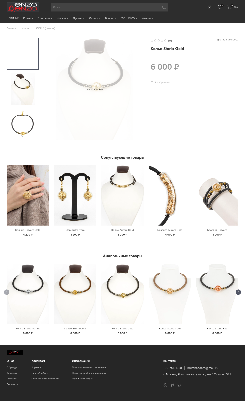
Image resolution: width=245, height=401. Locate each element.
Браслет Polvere (217, 230)
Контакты (12, 373)
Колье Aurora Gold (122, 230)
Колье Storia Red (217, 328)
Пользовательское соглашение (89, 367)
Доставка (11, 378)
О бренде (12, 367)
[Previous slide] (50, 89)
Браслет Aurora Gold (169, 230)
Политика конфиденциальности (89, 373)
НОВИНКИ (13, 18)
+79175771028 (172, 368)
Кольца (61, 18)
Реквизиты (12, 384)
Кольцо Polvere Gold (27, 230)
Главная (11, 28)
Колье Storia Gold (75, 328)
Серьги (93, 18)
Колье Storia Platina (28, 328)
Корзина (36, 367)
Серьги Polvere (75, 230)
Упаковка (147, 18)
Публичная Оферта (82, 378)
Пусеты (77, 18)
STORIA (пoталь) (45, 28)
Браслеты (44, 18)
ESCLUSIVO (127, 18)
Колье (27, 18)
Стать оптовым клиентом (45, 378)
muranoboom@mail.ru (202, 368)
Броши (109, 18)
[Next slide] (23, 136)
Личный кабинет (40, 373)
